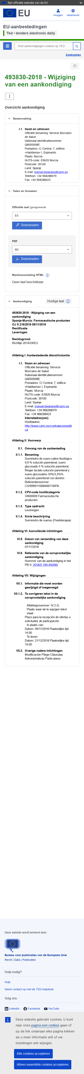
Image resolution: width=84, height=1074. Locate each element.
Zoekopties (73, 54)
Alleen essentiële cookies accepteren (43, 1064)
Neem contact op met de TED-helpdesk (29, 989)
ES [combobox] (16, 215)
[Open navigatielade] (9, 96)
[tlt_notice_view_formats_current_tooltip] (68, 301)
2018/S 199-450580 (45, 564)
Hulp (7, 982)
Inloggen (58, 15)
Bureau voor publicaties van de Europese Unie (36, 955)
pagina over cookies (45, 1025)
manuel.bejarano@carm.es (51, 172)
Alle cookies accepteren (33, 1053)
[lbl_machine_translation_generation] (47, 275)
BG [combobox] (17, 249)
